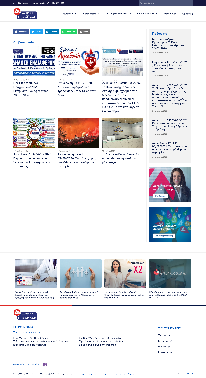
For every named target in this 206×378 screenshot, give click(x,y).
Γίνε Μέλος (164, 346)
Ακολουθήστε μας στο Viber (26, 364)
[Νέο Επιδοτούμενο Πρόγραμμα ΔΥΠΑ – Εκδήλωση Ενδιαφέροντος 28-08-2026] (34, 61)
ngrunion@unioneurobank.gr (101, 344)
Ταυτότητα (67, 13)
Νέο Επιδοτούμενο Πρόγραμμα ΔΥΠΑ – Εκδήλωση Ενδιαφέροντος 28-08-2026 (30, 89)
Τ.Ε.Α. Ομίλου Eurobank (116, 13)
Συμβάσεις (187, 13)
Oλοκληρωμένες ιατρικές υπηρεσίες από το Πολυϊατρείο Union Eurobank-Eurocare (169, 294)
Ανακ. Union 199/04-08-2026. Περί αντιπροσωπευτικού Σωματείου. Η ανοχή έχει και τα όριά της (32, 160)
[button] (21, 31)
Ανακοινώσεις (89, 13)
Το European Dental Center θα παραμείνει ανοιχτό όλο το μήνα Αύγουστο (120, 158)
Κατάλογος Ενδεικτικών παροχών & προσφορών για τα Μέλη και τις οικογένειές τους (79, 294)
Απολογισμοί (169, 13)
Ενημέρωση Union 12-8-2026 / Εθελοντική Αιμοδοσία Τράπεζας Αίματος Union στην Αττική (77, 89)
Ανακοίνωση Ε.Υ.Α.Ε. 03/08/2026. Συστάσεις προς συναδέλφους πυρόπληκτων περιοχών (77, 160)
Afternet (190, 374)
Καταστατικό (165, 341)
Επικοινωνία (165, 352)
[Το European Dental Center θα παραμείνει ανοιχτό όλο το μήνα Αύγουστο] (122, 133)
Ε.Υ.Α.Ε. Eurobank (145, 13)
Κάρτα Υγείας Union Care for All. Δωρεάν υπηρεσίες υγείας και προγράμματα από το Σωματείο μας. (34, 294)
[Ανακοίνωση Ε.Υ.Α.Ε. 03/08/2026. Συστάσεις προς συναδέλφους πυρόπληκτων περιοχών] (78, 133)
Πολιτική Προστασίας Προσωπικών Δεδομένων (115, 374)
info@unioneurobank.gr (33, 344)
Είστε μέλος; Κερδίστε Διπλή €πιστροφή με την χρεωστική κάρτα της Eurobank (124, 294)
